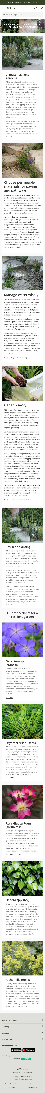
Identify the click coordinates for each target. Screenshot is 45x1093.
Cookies (12, 1087)
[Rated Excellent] (26, 1058)
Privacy (33, 1084)
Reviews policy (33, 1087)
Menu (2, 8)
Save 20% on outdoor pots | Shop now (22, 2)
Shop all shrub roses (13, 854)
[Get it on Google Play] (28, 1050)
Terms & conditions (12, 1084)
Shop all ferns (11, 778)
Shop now (9, 697)
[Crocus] (22, 1070)
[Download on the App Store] (16, 1050)
